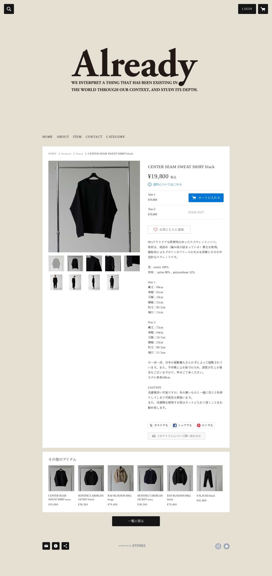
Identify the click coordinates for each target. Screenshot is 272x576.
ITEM (77, 136)
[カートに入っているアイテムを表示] (263, 9)
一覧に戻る (136, 521)
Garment (66, 153)
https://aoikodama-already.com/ (227, 546)
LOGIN (247, 8)
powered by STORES (132, 545)
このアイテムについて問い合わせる (179, 436)
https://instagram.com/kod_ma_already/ (218, 546)
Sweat (79, 153)
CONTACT (94, 136)
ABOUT (63, 136)
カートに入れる (209, 197)
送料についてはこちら (167, 184)
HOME (47, 136)
